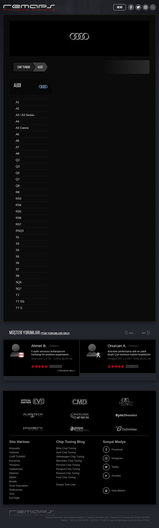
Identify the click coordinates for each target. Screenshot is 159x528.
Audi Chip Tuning (66, 452)
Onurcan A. (117, 346)
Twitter (115, 467)
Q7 (18, 179)
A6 (17, 140)
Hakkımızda (16, 469)
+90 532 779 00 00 (99, 520)
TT (17, 295)
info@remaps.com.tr (124, 520)
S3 (17, 243)
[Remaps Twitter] (138, 7)
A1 (17, 102)
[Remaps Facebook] (131, 7)
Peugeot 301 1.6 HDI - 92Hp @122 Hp (129, 358)
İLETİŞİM (14, 498)
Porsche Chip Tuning (68, 464)
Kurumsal (14, 460)
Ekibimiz (14, 473)
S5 (17, 256)
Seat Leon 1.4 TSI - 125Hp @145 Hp (51, 358)
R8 (17, 192)
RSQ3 (20, 230)
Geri (131, 333)
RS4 (18, 205)
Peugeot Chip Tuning (68, 469)
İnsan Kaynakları (18, 485)
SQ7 (19, 288)
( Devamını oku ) (66, 370)
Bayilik (13, 481)
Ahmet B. (39, 346)
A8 (17, 153)
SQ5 (19, 282)
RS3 (18, 198)
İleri (143, 333)
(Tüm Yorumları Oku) (55, 333)
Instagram (117, 458)
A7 (17, 147)
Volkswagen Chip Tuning (70, 456)
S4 (17, 250)
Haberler (14, 452)
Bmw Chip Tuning (66, 448)
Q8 (18, 185)
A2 (17, 108)
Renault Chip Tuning (68, 473)
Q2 (18, 160)
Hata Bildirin (118, 490)
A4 (17, 121)
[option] (41, 357)
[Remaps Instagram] (145, 7)
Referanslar (16, 489)
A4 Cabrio (22, 127)
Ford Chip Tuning (66, 477)
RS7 (18, 224)
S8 (17, 275)
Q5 (18, 172)
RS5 (18, 211)
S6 (17, 263)
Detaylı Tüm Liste (66, 484)
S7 (17, 269)
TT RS (20, 301)
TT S (19, 308)
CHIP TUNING (17, 456)
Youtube (116, 475)
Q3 (18, 166)
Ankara (54, 345)
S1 (17, 237)
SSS (11, 494)
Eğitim (12, 477)
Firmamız (14, 464)
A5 (17, 134)
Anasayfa (14, 448)
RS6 (18, 217)
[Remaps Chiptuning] (29, 8)
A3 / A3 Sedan (25, 115)
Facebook (117, 449)
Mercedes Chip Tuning (69, 460)
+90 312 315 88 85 (79, 520)
